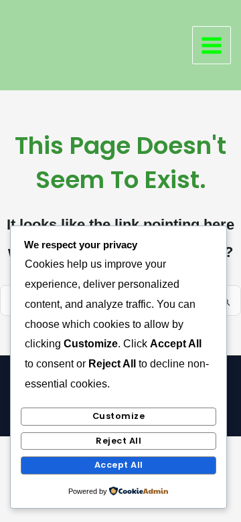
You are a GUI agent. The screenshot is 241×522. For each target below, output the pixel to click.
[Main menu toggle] (211, 45)
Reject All (118, 440)
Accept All (118, 464)
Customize (118, 416)
